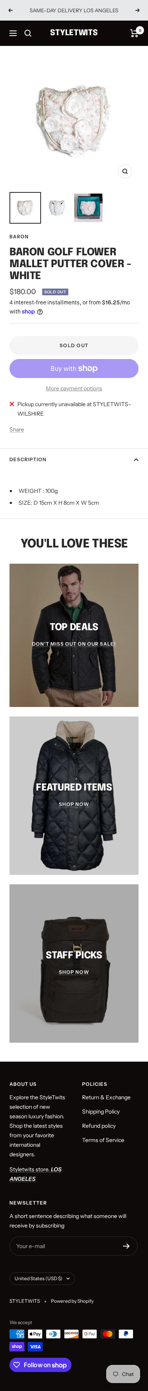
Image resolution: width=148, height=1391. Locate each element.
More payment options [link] (74, 388)
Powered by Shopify (72, 1301)
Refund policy (99, 1125)
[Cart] (134, 33)
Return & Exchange (106, 1097)
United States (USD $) (38, 1278)
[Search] (28, 33)
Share (16, 429)
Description (28, 459)
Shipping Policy (101, 1111)
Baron (19, 236)
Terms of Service (103, 1140)
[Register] (126, 1246)
